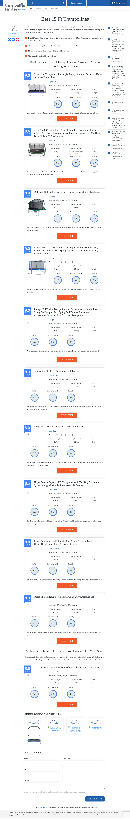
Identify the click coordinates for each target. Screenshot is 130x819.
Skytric (51, 258)
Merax (51, 601)
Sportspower (53, 375)
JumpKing (52, 431)
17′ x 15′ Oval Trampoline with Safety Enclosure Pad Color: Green (118, 155)
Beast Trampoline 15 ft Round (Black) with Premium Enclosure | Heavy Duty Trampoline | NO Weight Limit (118, 136)
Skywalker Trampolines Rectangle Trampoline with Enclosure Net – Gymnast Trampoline (118, 31)
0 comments (13, 33)
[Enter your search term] (63, 3)
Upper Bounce (54, 490)
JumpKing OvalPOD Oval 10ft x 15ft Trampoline (118, 112)
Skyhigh (52, 196)
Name (27, 758)
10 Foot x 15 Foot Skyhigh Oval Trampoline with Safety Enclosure (117, 59)
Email (27, 769)
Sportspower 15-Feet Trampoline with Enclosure (118, 104)
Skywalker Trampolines (57, 672)
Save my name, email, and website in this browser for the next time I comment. (55, 792)
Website (27, 780)
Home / (31, 8)
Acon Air (52, 141)
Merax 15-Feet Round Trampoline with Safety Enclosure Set (118, 146)
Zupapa (51, 320)
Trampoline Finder (43, 807)
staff (13, 26)
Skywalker (52, 82)
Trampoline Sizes (38, 8)
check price (67, 119)
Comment (67, 758)
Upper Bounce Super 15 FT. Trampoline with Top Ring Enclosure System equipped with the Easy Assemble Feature (118, 122)
